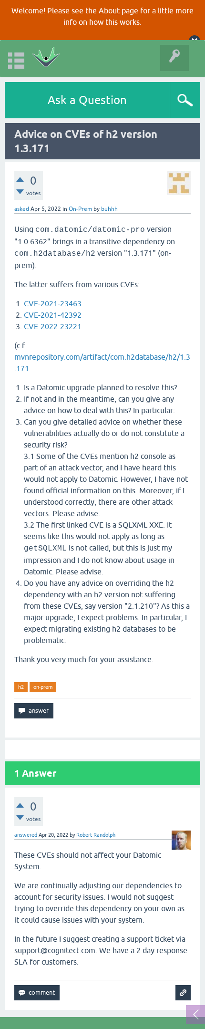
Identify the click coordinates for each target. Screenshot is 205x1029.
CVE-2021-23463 (53, 303)
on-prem (42, 687)
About (109, 10)
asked (21, 209)
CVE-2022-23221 (53, 326)
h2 (21, 687)
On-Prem (80, 209)
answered (25, 835)
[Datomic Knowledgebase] (46, 58)
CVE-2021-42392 (53, 315)
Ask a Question (87, 100)
